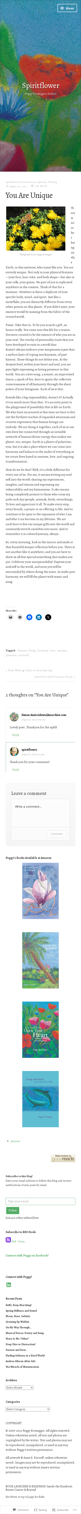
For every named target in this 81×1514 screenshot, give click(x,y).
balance (22, 650)
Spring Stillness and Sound (21, 1311)
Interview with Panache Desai (53, 677)
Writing (52, 182)
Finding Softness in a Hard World (25, 1355)
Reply (15, 735)
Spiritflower (40, 85)
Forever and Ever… (16, 1350)
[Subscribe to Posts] (8, 1241)
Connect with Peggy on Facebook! (27, 1255)
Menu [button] (69, 8)
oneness (62, 650)
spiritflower (12, 182)
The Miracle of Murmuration (22, 1367)
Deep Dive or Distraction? (21, 1344)
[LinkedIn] (9, 1285)
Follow (13, 1210)
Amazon (15, 1141)
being (32, 650)
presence (11, 655)
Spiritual (42, 182)
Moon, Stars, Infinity (18, 1316)
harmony (42, 650)
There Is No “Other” (17, 1339)
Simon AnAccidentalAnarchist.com (43, 715)
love (52, 650)
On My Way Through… (18, 1327)
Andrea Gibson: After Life (20, 1361)
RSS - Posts (18, 1241)
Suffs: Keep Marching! (19, 1305)
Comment (57, 833)
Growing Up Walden (17, 1322)
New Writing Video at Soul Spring (30, 670)
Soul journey (29, 182)
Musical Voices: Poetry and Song (25, 1333)
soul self (23, 655)
